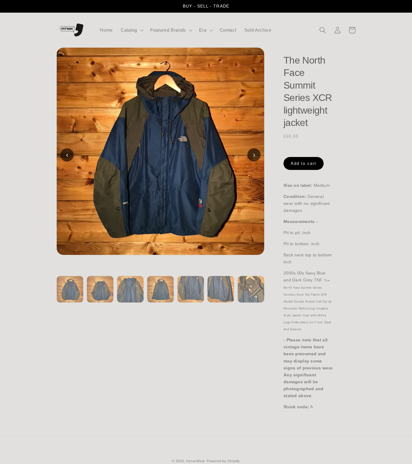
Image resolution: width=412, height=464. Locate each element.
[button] (131, 30)
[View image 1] (70, 293)
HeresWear (195, 461)
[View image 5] (190, 293)
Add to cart (303, 163)
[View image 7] (251, 293)
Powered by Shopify (223, 461)
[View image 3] (130, 293)
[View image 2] (100, 293)
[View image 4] (160, 293)
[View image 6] (221, 293)
